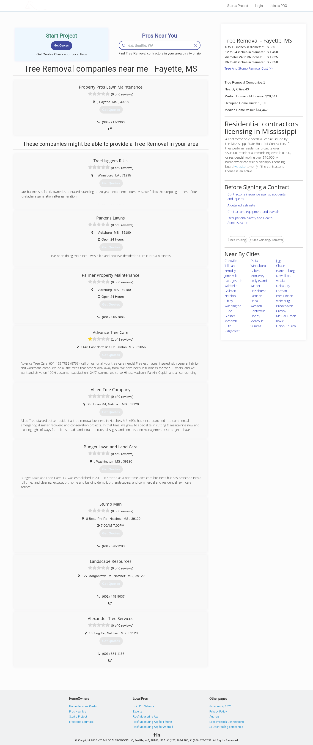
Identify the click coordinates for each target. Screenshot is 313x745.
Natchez (230, 296)
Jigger (280, 260)
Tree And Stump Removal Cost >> (249, 68)
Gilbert (255, 270)
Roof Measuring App (145, 716)
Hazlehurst (258, 291)
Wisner (255, 286)
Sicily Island (258, 281)
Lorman (281, 291)
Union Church (286, 326)
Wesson (256, 306)
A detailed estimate (241, 205)
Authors (214, 716)
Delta (254, 260)
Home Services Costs (83, 706)
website (240, 166)
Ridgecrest (232, 331)
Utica (254, 301)
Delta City (283, 286)
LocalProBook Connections (226, 721)
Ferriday (230, 270)
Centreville (258, 311)
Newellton (283, 276)
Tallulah (230, 265)
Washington (233, 306)
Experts (137, 711)
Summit (255, 326)
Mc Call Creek (286, 316)
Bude (228, 311)
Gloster (230, 316)
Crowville (231, 260)
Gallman (230, 291)
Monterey (257, 276)
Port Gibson (284, 296)
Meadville (257, 321)
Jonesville (231, 276)
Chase (280, 265)
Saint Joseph (233, 281)
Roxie (280, 321)
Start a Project (237, 6)
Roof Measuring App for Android (153, 727)
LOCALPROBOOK (51, 5)
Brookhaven (284, 306)
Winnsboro (258, 265)
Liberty (255, 316)
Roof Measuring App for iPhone (152, 721)
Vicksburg (283, 301)
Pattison (256, 296)
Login (259, 6)
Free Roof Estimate (81, 721)
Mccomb (231, 321)
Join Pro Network (143, 706)
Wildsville (231, 286)
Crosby (281, 311)
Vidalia (280, 281)
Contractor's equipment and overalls (254, 211)
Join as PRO (278, 6)
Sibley (229, 301)
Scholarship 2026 (220, 706)
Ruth (228, 326)
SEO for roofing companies (226, 727)
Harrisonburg (285, 270)
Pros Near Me (77, 711)
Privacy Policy (218, 711)
